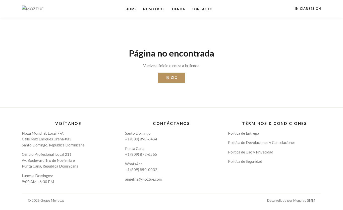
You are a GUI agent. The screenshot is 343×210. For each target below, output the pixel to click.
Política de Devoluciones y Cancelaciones (262, 142)
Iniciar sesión (308, 8)
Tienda (178, 9)
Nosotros (153, 9)
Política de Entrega (243, 133)
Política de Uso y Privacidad (250, 152)
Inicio (172, 78)
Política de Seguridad (245, 161)
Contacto (202, 9)
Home (131, 9)
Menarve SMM (304, 200)
